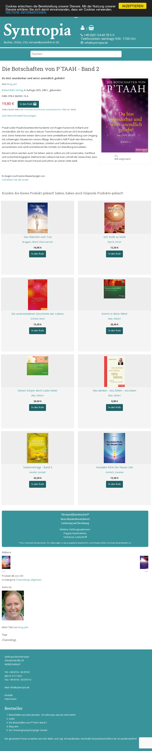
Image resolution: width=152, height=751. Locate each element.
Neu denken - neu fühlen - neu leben (114, 390)
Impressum (10, 698)
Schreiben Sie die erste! (15, 179)
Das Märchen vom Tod (38, 237)
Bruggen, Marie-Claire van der (37, 241)
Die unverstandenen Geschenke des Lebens (37, 313)
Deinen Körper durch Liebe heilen (37, 390)
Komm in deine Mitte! (114, 313)
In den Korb (26, 104)
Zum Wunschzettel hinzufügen (19, 115)
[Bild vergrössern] (124, 151)
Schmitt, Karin (37, 318)
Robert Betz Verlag (12, 90)
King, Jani (12, 84)
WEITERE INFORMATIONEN (26, 12)
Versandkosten (72, 738)
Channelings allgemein (29, 579)
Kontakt (9, 695)
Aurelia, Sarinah (37, 472)
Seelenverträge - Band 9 (37, 467)
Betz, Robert (114, 318)
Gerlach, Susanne (114, 472)
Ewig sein (13, 726)
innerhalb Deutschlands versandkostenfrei (42, 109)
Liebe (12, 718)
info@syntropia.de (96, 42)
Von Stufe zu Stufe (114, 237)
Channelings (9, 640)
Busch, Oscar (114, 241)
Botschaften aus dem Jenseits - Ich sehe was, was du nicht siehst (42, 714)
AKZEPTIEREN (132, 6)
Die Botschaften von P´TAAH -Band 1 (28, 722)
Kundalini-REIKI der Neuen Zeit (114, 467)
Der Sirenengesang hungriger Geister (28, 730)
